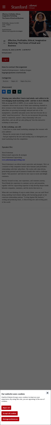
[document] (25, 407)
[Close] (47, 393)
